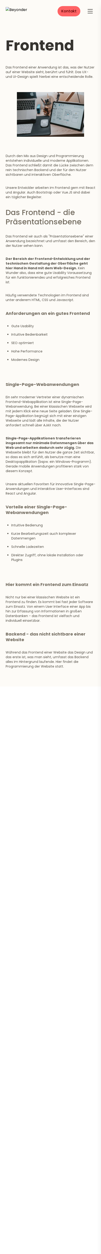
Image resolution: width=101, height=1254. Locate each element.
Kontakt (69, 11)
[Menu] (90, 11)
